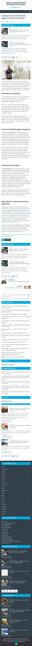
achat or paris (4, 372)
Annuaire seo (4, 530)
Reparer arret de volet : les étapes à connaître (12, 356)
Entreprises (4, 506)
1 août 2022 (5, 21)
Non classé (11, 569)
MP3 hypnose (4, 535)
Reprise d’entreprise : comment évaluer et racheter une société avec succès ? (18, 551)
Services (3, 504)
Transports (3, 511)
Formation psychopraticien (7, 539)
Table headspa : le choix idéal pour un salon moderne (14, 314)
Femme (3, 499)
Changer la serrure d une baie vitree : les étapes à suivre (14, 339)
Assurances (4, 469)
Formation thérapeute (6, 538)
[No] (30, 641)
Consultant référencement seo (8, 523)
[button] (30, 11)
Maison (3, 492)
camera (3, 481)
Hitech (2, 478)
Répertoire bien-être (6, 543)
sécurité (7, 239)
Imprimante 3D (4, 483)
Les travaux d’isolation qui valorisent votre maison (13, 342)
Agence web (4, 490)
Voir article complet (6, 557)
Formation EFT (4, 532)
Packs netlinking (5, 526)
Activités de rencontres (6, 536)
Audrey (11, 21)
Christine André (4, 533)
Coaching (3, 474)
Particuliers (4, 509)
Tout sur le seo (4, 529)
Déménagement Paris (6, 524)
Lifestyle (11, 41)
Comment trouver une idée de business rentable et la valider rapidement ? (18, 582)
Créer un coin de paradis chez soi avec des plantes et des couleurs (18, 620)
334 (13, 456)
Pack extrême (4, 521)
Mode (2, 495)
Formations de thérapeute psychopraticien (11, 541)
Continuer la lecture (6, 421)
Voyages (11, 424)
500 (13, 57)
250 (12, 591)
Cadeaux (3, 472)
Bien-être (3, 476)
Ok (16, 643)
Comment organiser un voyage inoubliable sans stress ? (14, 333)
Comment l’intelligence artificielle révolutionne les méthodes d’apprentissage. (19, 561)
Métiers (3, 488)
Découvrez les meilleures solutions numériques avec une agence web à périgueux (19, 610)
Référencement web (6, 527)
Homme (3, 502)
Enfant (2, 497)
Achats (10, 28)
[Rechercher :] (16, 297)
